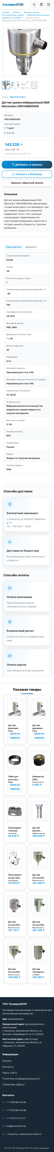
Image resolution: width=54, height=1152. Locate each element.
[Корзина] (41, 5)
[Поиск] (34, 5)
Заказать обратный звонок (27, 183)
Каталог (16, 12)
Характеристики (13, 247)
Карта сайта (9, 1072)
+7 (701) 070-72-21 (15, 1118)
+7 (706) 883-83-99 (16, 1102)
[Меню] (49, 5)
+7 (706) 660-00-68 (16, 1110)
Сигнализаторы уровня (13, 15)
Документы (31, 247)
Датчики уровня (31, 12)
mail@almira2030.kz (16, 1126)
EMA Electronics (18, 97)
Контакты (8, 1066)
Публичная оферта (13, 1084)
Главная (5, 12)
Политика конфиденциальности (21, 1078)
